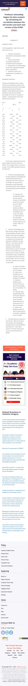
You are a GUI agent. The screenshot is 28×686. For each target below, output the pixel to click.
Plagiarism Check (5, 588)
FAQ (2, 608)
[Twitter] (7, 632)
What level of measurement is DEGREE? (12, 448)
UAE (22, 650)
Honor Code (4, 556)
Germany (14, 657)
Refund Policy (5, 553)
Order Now (23, 3)
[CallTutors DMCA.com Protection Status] (23, 639)
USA (18, 650)
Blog (2, 611)
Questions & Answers (6, 591)
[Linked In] (11, 632)
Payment (10, 681)
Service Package (5, 585)
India (15, 655)
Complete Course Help (7, 582)
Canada (14, 653)
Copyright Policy (5, 563)
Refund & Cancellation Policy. (19, 681)
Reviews (3, 614)
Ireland (20, 655)
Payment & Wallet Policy (7, 550)
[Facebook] (3, 632)
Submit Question (5, 579)
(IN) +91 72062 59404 (8, 628)
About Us (3, 576)
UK (14, 650)
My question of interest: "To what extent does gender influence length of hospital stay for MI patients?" (13, 469)
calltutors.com (21, 667)
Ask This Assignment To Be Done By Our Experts (14, 348)
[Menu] (26, 9)
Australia (9, 650)
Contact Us (4, 605)
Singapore (7, 653)
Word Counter (4, 617)
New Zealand (21, 653)
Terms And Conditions (7, 566)
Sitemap (3, 595)
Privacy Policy (5, 559)
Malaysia (10, 655)
